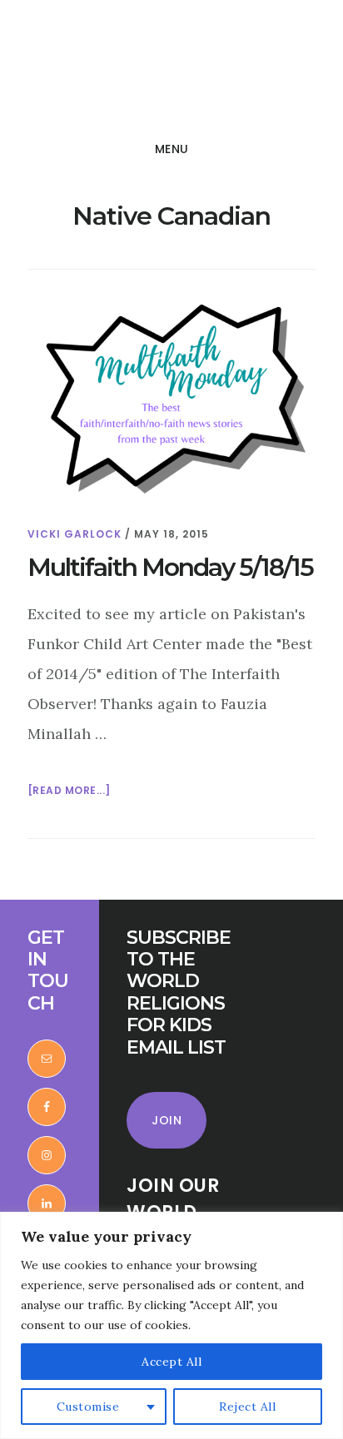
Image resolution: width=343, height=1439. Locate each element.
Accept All (171, 1361)
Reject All (247, 1406)
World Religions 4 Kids (131, 69)
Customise (88, 1406)
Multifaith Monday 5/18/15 (170, 567)
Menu (172, 149)
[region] (171, 1325)
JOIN (166, 1120)
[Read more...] (69, 791)
